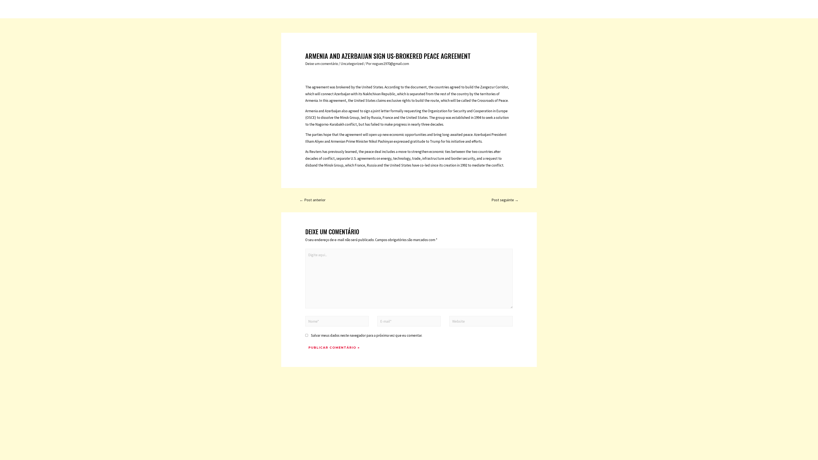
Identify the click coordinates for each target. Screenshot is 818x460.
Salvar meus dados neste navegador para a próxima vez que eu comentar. (366, 335)
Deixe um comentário (321, 63)
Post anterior (312, 199)
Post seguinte (504, 199)
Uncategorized (352, 63)
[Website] (481, 322)
